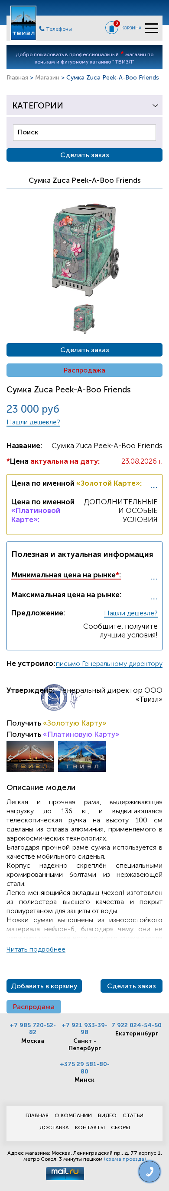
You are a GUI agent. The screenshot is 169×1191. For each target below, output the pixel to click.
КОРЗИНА (131, 28)
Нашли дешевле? (33, 422)
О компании (73, 1115)
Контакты (90, 1127)
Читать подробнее (35, 949)
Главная (17, 77)
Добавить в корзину (44, 986)
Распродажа (84, 370)
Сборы (120, 1127)
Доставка (54, 1127)
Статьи (133, 1115)
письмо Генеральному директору (109, 663)
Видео (107, 1115)
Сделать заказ (84, 350)
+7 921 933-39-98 (84, 1029)
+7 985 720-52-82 (33, 1029)
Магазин (47, 77)
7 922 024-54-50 (136, 1025)
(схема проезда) (125, 1159)
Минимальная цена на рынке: (66, 574)
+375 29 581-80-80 (85, 1067)
